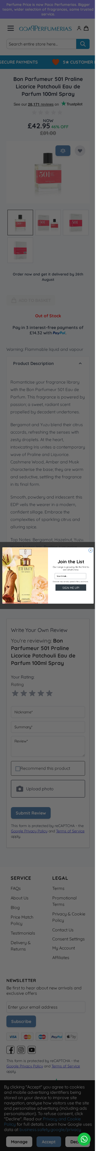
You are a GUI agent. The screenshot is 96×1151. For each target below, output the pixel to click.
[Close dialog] (89, 550)
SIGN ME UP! (69, 587)
